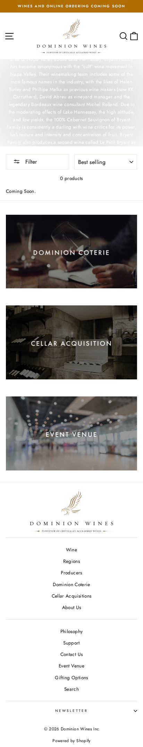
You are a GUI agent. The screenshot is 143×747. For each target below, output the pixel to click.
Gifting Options (71, 677)
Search (71, 689)
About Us (71, 607)
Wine (71, 549)
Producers (71, 572)
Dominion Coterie (71, 584)
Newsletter (71, 710)
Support (71, 642)
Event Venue (71, 665)
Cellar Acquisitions (71, 595)
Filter (30, 162)
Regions (71, 561)
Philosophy (71, 631)
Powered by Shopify (71, 741)
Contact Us (71, 654)
